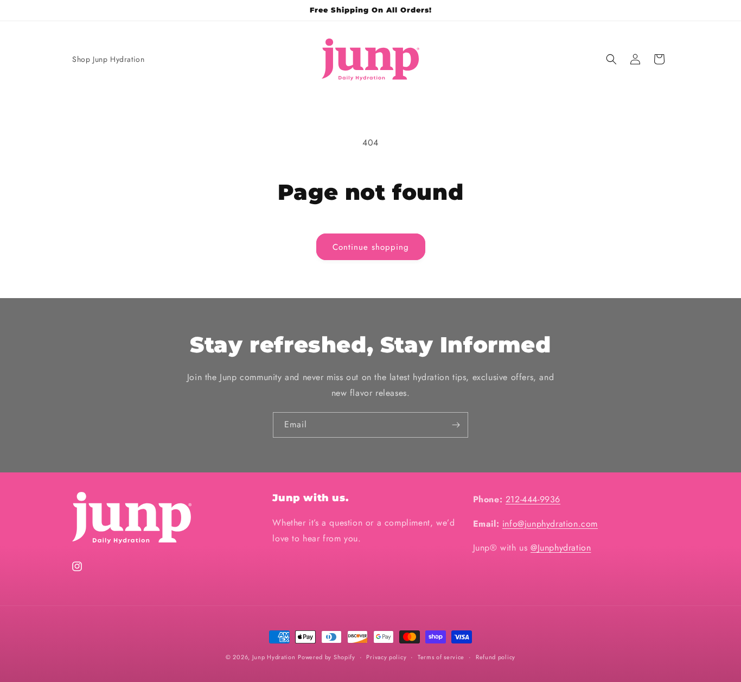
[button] (611, 59)
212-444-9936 (533, 499)
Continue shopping (371, 247)
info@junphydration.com (550, 523)
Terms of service (441, 656)
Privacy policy (386, 656)
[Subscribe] (456, 425)
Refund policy (495, 656)
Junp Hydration (274, 657)
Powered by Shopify (326, 657)
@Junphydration (561, 548)
